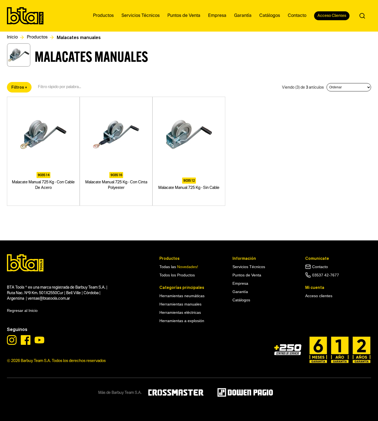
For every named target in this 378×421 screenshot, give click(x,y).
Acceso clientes (318, 296)
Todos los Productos (177, 275)
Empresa (240, 283)
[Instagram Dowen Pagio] (12, 340)
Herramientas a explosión (181, 321)
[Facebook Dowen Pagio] (25, 340)
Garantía (240, 291)
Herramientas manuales (180, 304)
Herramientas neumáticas (181, 296)
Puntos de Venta (246, 275)
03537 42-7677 (325, 275)
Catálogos (241, 300)
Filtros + (19, 87)
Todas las (178, 267)
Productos (37, 37)
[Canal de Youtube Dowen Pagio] (39, 340)
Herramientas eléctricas (180, 312)
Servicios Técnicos (248, 267)
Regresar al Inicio (22, 310)
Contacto (320, 267)
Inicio (12, 37)
